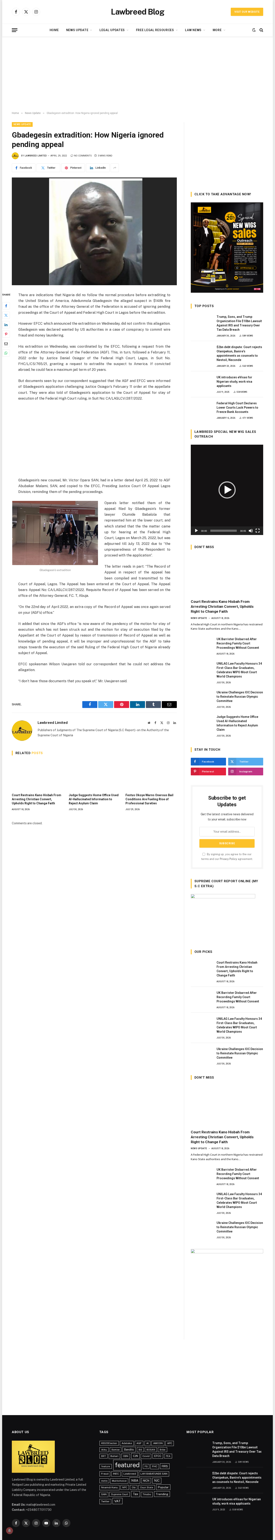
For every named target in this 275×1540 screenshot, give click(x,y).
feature (105, 1466)
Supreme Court (119, 1494)
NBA (134, 1480)
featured (127, 1465)
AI (147, 1443)
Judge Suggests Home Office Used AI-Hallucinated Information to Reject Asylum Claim (94, 799)
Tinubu (147, 1494)
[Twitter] (6, 315)
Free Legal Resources (155, 30)
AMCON (158, 1443)
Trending (162, 1494)
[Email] (6, 343)
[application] (227, 490)
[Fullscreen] (257, 531)
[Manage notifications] (9, 1530)
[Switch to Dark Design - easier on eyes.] (254, 30)
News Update (77, 30)
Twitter (105, 1501)
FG (146, 1466)
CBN (125, 1456)
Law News (193, 30)
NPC (124, 1487)
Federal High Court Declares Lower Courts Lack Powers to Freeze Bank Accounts (237, 408)
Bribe (162, 1449)
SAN (104, 1494)
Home (54, 30)
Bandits (129, 1449)
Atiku (104, 1449)
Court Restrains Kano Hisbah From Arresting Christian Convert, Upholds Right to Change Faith (36, 799)
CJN (135, 1456)
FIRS (165, 1466)
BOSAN (151, 1449)
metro (104, 1480)
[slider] (223, 531)
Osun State (146, 1487)
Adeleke (127, 1443)
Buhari (114, 1456)
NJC (157, 1480)
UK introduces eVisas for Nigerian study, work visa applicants (234, 382)
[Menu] (14, 30)
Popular (163, 1487)
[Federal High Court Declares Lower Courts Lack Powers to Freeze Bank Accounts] (202, 408)
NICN (146, 1480)
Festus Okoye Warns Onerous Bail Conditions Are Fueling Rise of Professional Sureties (149, 799)
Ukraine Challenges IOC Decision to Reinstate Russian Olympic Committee (240, 697)
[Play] (196, 531)
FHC (154, 1466)
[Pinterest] (6, 334)
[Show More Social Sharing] (115, 168)
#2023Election (109, 1443)
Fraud (104, 1473)
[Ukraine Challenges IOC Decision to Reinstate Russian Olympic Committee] (202, 697)
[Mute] (251, 531)
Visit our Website (247, 11)
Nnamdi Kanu (109, 1487)
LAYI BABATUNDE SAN (154, 1473)
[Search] (261, 30)
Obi (134, 1487)
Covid (146, 1456)
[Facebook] (6, 305)
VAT (117, 1501)
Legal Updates (112, 30)
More (217, 30)
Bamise (116, 1449)
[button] (227, 490)
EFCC (157, 1456)
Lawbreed (130, 1473)
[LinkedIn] (6, 324)
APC (169, 1443)
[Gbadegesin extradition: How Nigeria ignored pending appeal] (94, 231)
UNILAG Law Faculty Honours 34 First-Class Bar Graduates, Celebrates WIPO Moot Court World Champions (239, 670)
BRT (103, 1456)
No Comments (83, 155)
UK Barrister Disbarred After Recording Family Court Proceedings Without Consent (238, 643)
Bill (140, 1449)
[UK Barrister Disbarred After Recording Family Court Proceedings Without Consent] (202, 644)
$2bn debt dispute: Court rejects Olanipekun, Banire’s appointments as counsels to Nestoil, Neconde (239, 353)
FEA (168, 1456)
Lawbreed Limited (36, 155)
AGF (139, 1443)
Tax (135, 1494)
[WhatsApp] (6, 353)
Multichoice (119, 1480)
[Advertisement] (137, 74)
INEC (116, 1473)
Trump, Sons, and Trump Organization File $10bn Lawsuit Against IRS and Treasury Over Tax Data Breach (239, 323)
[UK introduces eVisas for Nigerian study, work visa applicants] (202, 382)
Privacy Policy (228, 859)
